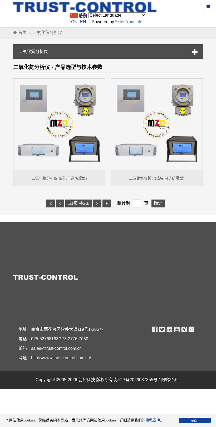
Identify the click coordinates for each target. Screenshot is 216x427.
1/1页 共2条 (79, 203)
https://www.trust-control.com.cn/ (61, 358)
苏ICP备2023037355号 (136, 379)
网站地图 (170, 379)
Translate (133, 22)
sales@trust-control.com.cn (56, 348)
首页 (22, 32)
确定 (195, 420)
